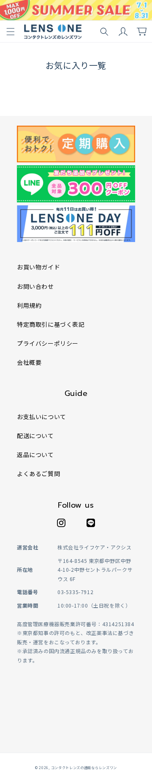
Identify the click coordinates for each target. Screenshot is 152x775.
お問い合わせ (35, 286)
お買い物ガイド (38, 267)
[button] (10, 31)
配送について (35, 435)
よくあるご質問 (38, 473)
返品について (35, 454)
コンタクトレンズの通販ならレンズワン (84, 767)
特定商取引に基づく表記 (51, 324)
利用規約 (29, 305)
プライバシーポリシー (48, 343)
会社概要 (29, 362)
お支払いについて (41, 416)
